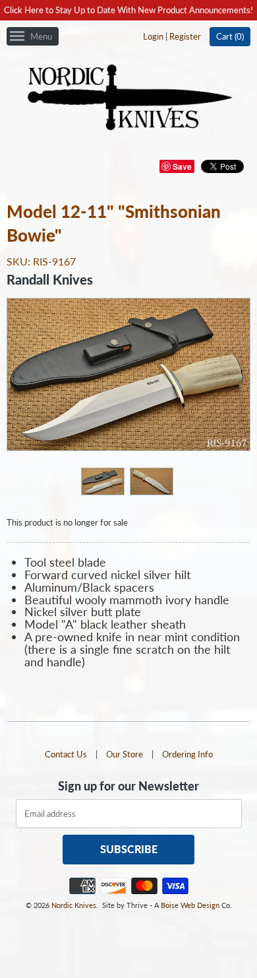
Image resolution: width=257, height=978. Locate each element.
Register (185, 36)
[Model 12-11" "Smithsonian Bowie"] (102, 481)
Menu (41, 36)
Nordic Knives (73, 905)
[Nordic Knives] (129, 98)
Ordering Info (187, 754)
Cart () (230, 36)
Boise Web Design (190, 905)
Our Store (124, 754)
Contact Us (66, 754)
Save (182, 166)
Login (153, 36)
